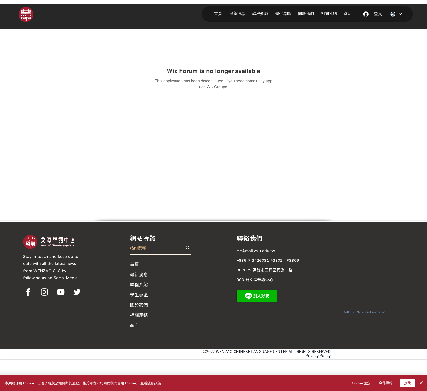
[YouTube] (60, 292)
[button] (238, 13)
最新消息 (139, 274)
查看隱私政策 (150, 383)
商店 (134, 325)
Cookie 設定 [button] (361, 383)
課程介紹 (139, 284)
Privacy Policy (318, 355)
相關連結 (139, 315)
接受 (407, 383)
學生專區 (139, 294)
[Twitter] (77, 292)
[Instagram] (44, 292)
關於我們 (139, 305)
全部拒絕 (386, 383)
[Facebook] (28, 292)
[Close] (421, 383)
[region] (33, 13)
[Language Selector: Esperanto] (396, 14)
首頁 (134, 264)
